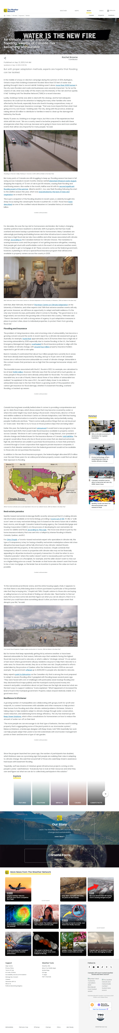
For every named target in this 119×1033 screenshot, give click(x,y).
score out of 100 (57, 519)
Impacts (21, 15)
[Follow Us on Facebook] (89, 967)
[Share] (5, 58)
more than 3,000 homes (65, 85)
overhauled (36, 344)
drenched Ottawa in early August (62, 181)
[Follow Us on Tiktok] (102, 967)
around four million (41, 347)
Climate (14, 15)
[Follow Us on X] (111, 967)
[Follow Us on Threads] (107, 967)
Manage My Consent (11, 977)
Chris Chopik (12, 539)
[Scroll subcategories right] (105, 794)
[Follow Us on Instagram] (93, 967)
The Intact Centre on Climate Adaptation (51, 305)
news (8, 15)
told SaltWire (68, 436)
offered (29, 670)
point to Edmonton (23, 674)
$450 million (18, 372)
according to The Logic (37, 530)
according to (16, 240)
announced (41, 428)
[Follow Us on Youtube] (98, 967)
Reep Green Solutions (12, 716)
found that (26, 339)
